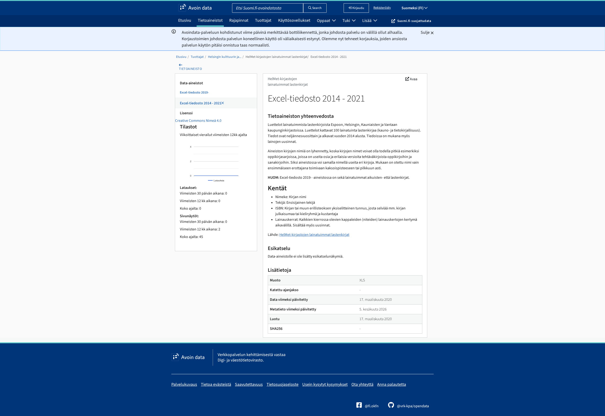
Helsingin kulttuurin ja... (224, 57)
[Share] (589, 5)
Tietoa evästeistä (216, 384)
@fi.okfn (371, 406)
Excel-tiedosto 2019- (194, 92)
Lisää (367, 21)
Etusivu (184, 20)
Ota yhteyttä (362, 384)
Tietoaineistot (210, 20)
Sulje (425, 32)
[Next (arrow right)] (596, 208)
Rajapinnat (238, 20)
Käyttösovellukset (294, 20)
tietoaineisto (190, 69)
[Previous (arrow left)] (8, 208)
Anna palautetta (391, 384)
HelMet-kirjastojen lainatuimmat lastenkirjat (276, 57)
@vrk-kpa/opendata (412, 406)
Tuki (346, 21)
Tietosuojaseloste (282, 384)
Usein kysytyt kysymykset (325, 384)
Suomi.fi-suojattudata (414, 21)
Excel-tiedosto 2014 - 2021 (329, 57)
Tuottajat (263, 20)
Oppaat (324, 21)
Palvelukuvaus (184, 384)
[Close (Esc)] (600, 5)
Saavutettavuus (249, 384)
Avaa (413, 79)
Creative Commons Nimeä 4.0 (198, 120)
